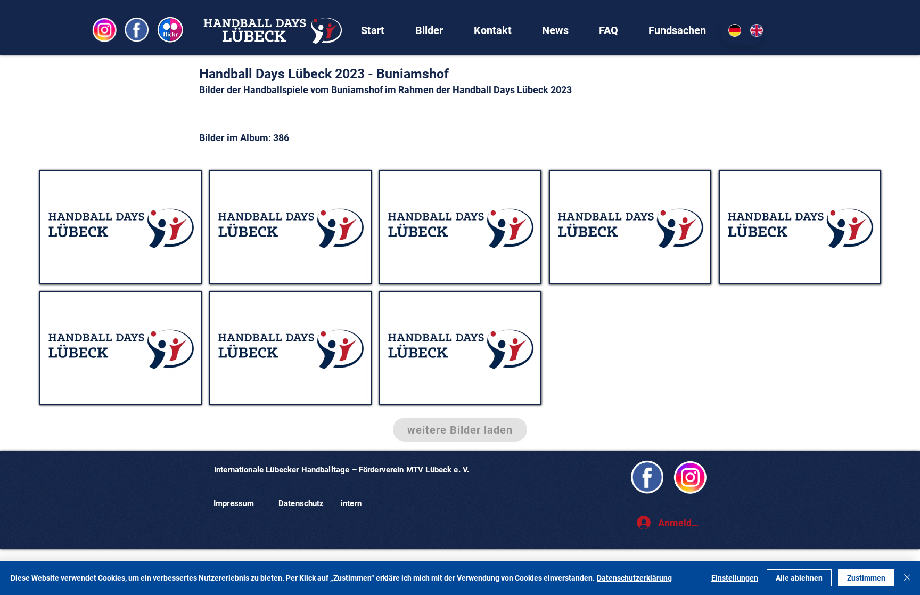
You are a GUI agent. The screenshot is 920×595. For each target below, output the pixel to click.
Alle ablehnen (799, 578)
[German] (731, 30)
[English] (753, 30)
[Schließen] (907, 577)
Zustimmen (866, 578)
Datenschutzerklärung (634, 578)
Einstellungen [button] (734, 578)
